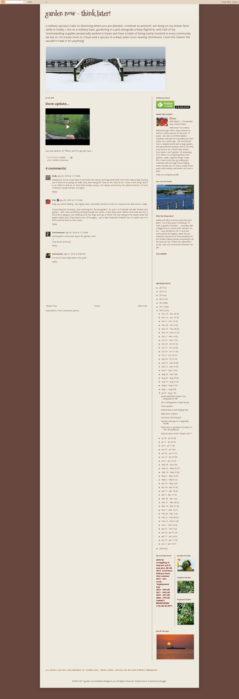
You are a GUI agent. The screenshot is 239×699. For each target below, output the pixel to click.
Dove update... (167, 406)
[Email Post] (71, 157)
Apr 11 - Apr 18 (169, 491)
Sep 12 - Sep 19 (169, 366)
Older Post (142, 306)
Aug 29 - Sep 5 (168, 374)
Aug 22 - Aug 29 (169, 378)
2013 (161, 299)
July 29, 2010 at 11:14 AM (69, 176)
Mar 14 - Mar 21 (169, 506)
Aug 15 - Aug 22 (169, 381)
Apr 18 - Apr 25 (169, 487)
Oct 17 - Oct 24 (169, 347)
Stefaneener (58, 232)
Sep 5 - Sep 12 (168, 370)
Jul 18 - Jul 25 (168, 438)
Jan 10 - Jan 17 (168, 540)
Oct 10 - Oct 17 (169, 351)
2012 (161, 303)
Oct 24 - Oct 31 (169, 344)
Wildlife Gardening (60, 160)
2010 (161, 310)
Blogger (162, 681)
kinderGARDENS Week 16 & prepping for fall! (173, 397)
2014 (161, 295)
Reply (54, 191)
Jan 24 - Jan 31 (168, 532)
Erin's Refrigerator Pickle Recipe (175, 402)
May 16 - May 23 (169, 472)
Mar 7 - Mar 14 (169, 510)
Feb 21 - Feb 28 (169, 517)
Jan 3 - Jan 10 (168, 543)
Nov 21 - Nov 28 (169, 329)
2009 (161, 548)
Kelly (54, 176)
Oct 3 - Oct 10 (168, 355)
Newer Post (51, 306)
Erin (54, 200)
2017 (161, 287)
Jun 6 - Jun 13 (168, 461)
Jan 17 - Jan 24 (168, 536)
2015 (161, 291)
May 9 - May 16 (169, 476)
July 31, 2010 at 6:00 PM (74, 254)
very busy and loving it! (171, 417)
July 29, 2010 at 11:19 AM (71, 200)
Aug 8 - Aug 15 (168, 385)
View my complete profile (167, 174)
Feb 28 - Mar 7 (168, 513)
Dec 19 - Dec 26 (169, 313)
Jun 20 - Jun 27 (168, 453)
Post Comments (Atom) (68, 310)
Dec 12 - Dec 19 (169, 317)
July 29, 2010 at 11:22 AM (77, 232)
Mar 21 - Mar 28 (169, 502)
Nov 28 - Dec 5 (169, 325)
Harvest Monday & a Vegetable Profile (175, 422)
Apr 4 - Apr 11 (168, 494)
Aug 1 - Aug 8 (168, 389)
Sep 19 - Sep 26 (169, 363)
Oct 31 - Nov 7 (168, 340)
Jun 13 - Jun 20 (168, 457)
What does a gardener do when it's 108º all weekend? (176, 428)
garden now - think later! (78, 13)
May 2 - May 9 (168, 479)
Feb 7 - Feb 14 (168, 525)
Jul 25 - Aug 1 (168, 393)
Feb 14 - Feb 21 (169, 521)
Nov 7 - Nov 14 (169, 336)
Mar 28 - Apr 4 (168, 498)
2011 (161, 306)
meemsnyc (57, 254)
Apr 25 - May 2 (168, 483)
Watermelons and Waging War (174, 410)
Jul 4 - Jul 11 (167, 445)
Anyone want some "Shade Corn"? (176, 433)
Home (97, 306)
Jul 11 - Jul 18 (168, 442)
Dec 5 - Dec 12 (169, 321)
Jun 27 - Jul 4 (167, 449)
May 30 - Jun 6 (168, 464)
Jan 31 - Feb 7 (168, 528)
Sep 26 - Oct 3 (168, 359)
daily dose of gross (169, 413)
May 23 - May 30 (169, 468)
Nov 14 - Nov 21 (169, 332)
